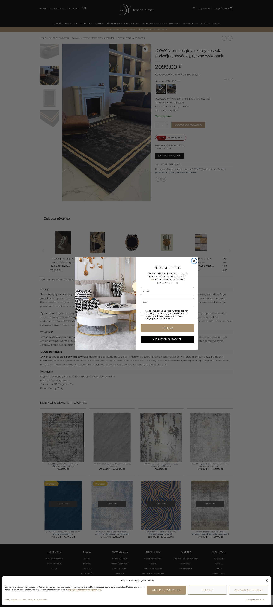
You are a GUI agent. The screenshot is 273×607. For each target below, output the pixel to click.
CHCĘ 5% (167, 328)
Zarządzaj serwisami (255, 599)
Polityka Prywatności (37, 599)
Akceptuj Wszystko (166, 590)
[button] (266, 580)
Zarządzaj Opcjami (248, 590)
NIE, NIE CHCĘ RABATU (167, 339)
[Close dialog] (194, 261)
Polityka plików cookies (15, 599)
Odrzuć (207, 590)
